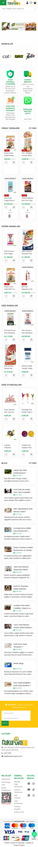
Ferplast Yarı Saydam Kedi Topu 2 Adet (26, 447)
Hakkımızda (6, 779)
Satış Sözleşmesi (18, 802)
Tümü (33, 128)
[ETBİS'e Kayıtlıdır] (6, 798)
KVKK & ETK (19, 812)
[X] (33, 795)
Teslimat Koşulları (17, 808)
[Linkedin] (29, 795)
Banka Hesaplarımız (6, 789)
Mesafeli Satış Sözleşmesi (18, 784)
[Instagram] (33, 784)
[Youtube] (29, 789)
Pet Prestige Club (6, 783)
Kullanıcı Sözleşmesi (18, 791)
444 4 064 (7, 753)
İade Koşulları (17, 797)
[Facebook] (29, 784)
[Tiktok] (33, 789)
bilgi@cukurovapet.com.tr (13, 756)
